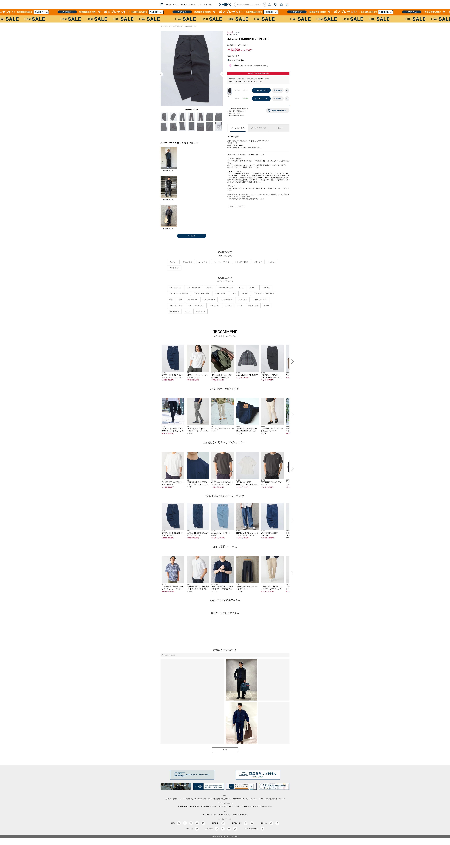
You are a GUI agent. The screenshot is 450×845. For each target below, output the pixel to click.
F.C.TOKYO (206, 820)
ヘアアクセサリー (209, 305)
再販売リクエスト (262, 90)
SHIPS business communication (188, 812)
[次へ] (292, 367)
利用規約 (217, 804)
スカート (253, 293)
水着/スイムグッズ (175, 311)
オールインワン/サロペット (178, 299)
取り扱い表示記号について (236, 118)
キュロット (272, 267)
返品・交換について (234, 115)
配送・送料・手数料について (237, 113)
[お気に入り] (275, 4)
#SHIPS (232, 214)
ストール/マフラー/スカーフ (264, 299)
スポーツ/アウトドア (260, 305)
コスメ (240, 311)
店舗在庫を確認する (279, 112)
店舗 (205, 4)
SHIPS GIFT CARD (241, 812)
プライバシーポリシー (258, 804)
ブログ (200, 4)
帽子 (170, 305)
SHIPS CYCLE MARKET (240, 820)
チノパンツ (173, 267)
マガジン (183, 4)
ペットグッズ (200, 317)
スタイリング (192, 4)
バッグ (234, 299)
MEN (177, 26)
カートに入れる (262, 98)
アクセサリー (192, 305)
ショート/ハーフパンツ (221, 267)
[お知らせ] (269, 4)
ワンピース (266, 293)
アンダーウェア (226, 305)
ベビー (266, 311)
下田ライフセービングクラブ (221, 820)
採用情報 (176, 804)
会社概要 (168, 804)
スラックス (258, 267)
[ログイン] (281, 4)
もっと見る (191, 241)
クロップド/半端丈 (242, 267)
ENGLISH (282, 804)
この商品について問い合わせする (238, 111)
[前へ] (158, 367)
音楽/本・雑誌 (253, 311)
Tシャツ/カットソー (193, 293)
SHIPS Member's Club (265, 812)
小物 (180, 305)
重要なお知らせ (272, 804)
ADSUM (234, 35)
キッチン (228, 311)
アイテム (168, 4)
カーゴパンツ (203, 267)
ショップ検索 (185, 804)
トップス (209, 293)
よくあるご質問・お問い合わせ (202, 804)
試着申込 (279, 90)
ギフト (187, 317)
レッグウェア (242, 305)
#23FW (241, 214)
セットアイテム (220, 299)
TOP (162, 26)
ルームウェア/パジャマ (196, 311)
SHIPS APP (252, 812)
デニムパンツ (187, 267)
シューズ (245, 299)
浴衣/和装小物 (174, 317)
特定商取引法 (226, 804)
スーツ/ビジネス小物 (201, 299)
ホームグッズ (214, 311)
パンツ (165, 26)
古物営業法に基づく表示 (240, 804)
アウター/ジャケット (226, 293)
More (225, 755)
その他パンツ (171, 26)
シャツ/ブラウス (175, 293)
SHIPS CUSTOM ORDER (208, 812)
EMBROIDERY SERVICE (226, 812)
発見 (210, 4)
